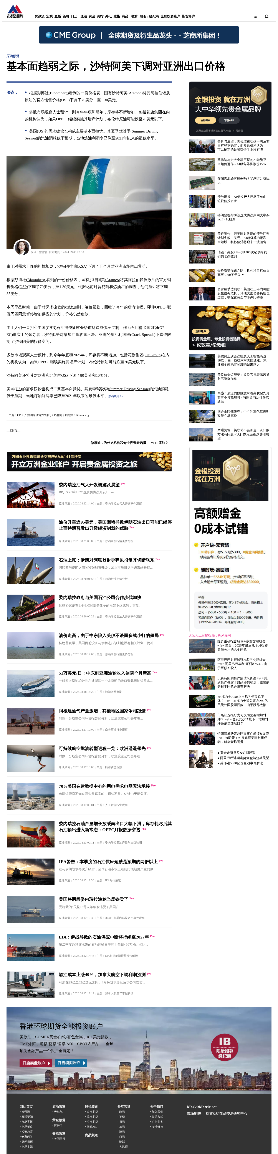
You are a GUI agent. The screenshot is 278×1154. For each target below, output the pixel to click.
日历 (74, 16)
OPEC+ (161, 307)
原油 (84, 16)
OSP (23, 287)
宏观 (49, 16)
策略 (66, 16)
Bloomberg (82, 415)
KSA (82, 266)
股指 (117, 16)
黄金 (92, 16)
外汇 (108, 16)
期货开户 (188, 16)
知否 (143, 16)
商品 (125, 16)
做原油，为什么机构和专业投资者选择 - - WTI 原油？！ (131, 442)
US (18, 389)
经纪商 (154, 16)
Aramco (112, 280)
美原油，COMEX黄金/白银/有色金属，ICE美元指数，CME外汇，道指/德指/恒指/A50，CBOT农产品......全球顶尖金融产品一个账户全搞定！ (67, 1044)
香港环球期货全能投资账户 (61, 1026)
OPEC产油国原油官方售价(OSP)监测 (39, 415)
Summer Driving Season (128, 389)
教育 (134, 16)
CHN (51, 327)
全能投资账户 (170, 16)
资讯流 (40, 16)
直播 (58, 16)
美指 (100, 16)
